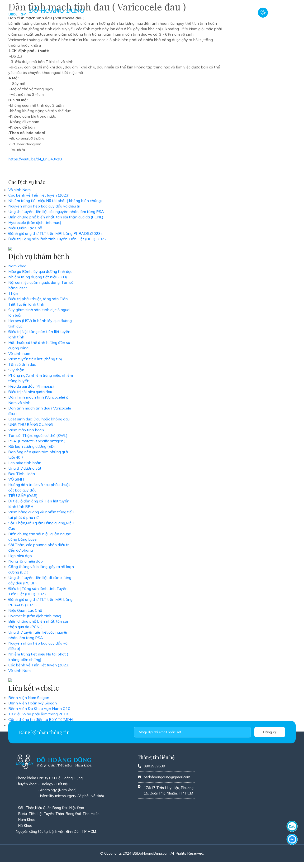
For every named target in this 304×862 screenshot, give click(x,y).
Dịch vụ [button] (151, 12)
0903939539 (281, 15)
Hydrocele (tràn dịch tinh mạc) (34, 222)
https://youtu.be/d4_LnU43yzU (35, 159)
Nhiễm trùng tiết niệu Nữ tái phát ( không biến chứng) (55, 200)
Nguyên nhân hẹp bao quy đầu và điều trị (44, 206)
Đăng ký (269, 732)
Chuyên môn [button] (176, 12)
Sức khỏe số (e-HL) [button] (212, 12)
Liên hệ (241, 12)
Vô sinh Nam (19, 189)
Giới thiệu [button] (130, 12)
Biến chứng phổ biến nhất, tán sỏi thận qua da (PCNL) (55, 217)
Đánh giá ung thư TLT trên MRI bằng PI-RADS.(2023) (55, 233)
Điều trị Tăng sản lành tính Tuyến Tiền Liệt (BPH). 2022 (57, 238)
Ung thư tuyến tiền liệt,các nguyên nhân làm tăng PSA (56, 211)
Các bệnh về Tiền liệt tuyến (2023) (39, 195)
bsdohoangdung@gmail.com (167, 777)
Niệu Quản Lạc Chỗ (25, 228)
